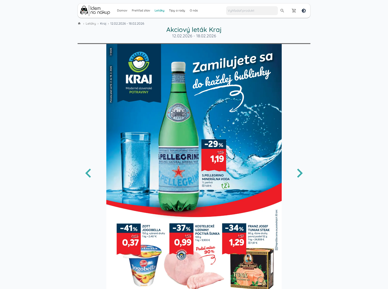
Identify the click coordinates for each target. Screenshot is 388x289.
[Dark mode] (304, 11)
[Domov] (80, 23)
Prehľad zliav (141, 10)
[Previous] (88, 173)
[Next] (299, 173)
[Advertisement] (50, 86)
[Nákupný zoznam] (294, 11)
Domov (122, 10)
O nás (194, 10)
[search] (282, 10)
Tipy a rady (177, 10)
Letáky (159, 10)
